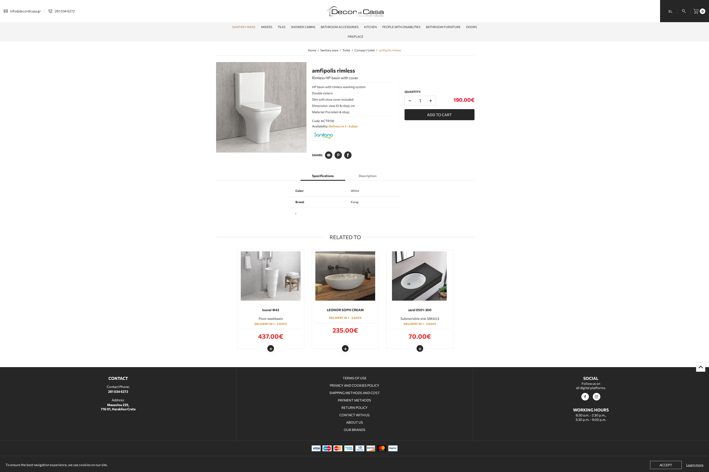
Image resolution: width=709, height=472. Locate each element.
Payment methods (354, 400)
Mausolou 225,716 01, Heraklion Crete (118, 407)
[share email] (329, 155)
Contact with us (354, 415)
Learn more (694, 465)
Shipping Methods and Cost (354, 392)
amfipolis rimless (390, 50)
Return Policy (354, 407)
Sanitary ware (329, 50)
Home (312, 50)
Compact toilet (364, 50)
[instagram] (596, 397)
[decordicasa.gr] (354, 11)
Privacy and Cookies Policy (354, 385)
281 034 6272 (118, 391)
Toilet (346, 50)
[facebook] (585, 397)
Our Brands (354, 429)
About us (354, 422)
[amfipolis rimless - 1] (261, 107)
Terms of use (355, 378)
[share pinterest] (338, 155)
